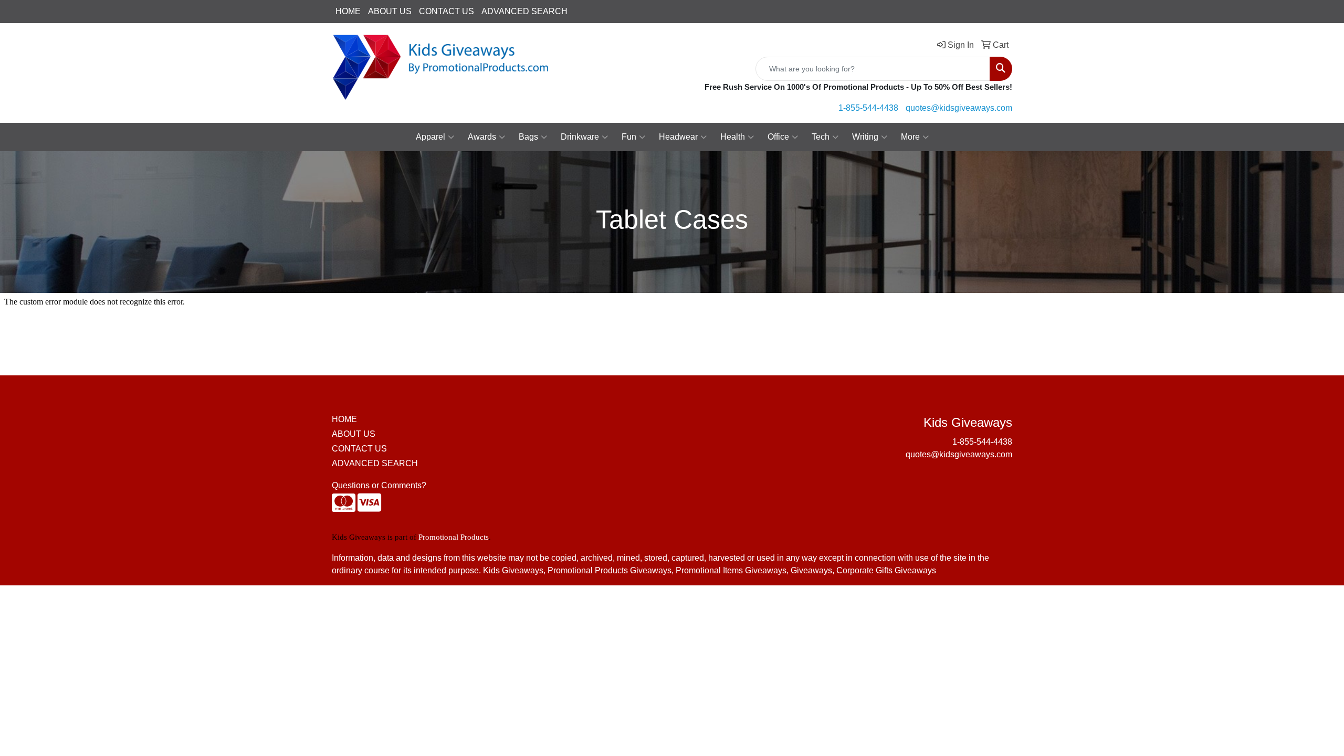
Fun (629, 136)
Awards (482, 136)
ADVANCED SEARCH (524, 11)
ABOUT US (390, 11)
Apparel (430, 136)
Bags (528, 136)
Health (732, 136)
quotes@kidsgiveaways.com (959, 107)
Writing (865, 136)
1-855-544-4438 (868, 107)
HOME (348, 11)
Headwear (678, 136)
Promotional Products (453, 537)
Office (778, 136)
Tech (821, 136)
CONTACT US (446, 11)
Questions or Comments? (379, 485)
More (910, 136)
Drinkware (580, 136)
